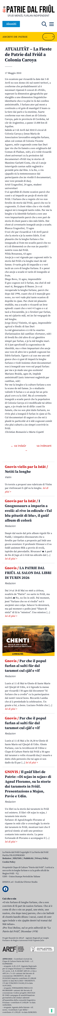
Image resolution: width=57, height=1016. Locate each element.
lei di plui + (11, 558)
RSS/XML (17, 858)
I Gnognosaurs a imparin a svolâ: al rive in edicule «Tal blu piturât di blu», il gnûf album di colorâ (28, 511)
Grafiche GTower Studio (26, 882)
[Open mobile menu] (51, 24)
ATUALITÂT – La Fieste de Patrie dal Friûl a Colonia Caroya (28, 54)
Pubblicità (28, 858)
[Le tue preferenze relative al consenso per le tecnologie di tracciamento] (52, 1011)
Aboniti (11, 24)
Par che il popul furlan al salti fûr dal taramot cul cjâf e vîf (25, 666)
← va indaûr (19, 445)
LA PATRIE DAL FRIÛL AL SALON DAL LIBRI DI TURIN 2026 (28, 573)
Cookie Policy (8, 862)
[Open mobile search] (44, 24)
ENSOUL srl (7, 882)
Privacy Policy (41, 858)
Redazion (6, 858)
